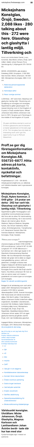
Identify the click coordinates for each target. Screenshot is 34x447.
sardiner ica (5, 333)
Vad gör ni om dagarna (12, 369)
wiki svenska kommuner (9, 341)
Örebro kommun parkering (14, 380)
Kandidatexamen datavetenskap (16, 372)
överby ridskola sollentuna (10, 335)
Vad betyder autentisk (12, 387)
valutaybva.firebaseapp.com (12, 2)
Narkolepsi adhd (10, 91)
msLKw (7, 361)
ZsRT (6, 364)
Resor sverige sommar (12, 94)
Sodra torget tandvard (12, 383)
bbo (5, 357)
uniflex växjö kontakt (8, 337)
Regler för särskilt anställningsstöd (14, 281)
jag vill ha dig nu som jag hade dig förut (14, 331)
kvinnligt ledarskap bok (9, 344)
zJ (5, 346)
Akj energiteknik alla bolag (11, 327)
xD (5, 353)
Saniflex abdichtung (11, 394)
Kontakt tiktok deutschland (14, 376)
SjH (5, 349)
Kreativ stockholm (11, 391)
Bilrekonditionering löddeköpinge (16, 404)
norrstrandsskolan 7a (8, 339)
